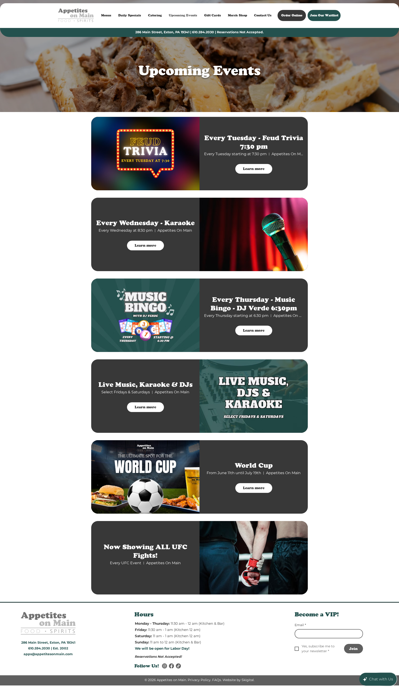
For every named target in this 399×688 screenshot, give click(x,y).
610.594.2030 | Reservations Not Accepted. (228, 32)
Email (300, 625)
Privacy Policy (199, 680)
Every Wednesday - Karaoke (145, 223)
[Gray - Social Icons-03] (178, 666)
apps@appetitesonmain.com (48, 654)
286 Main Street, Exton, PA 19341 (162, 32)
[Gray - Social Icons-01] (171, 666)
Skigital (248, 680)
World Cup (254, 465)
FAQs (216, 680)
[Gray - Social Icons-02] (164, 666)
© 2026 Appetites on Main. (166, 680)
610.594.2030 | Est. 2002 (48, 648)
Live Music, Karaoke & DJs (145, 384)
